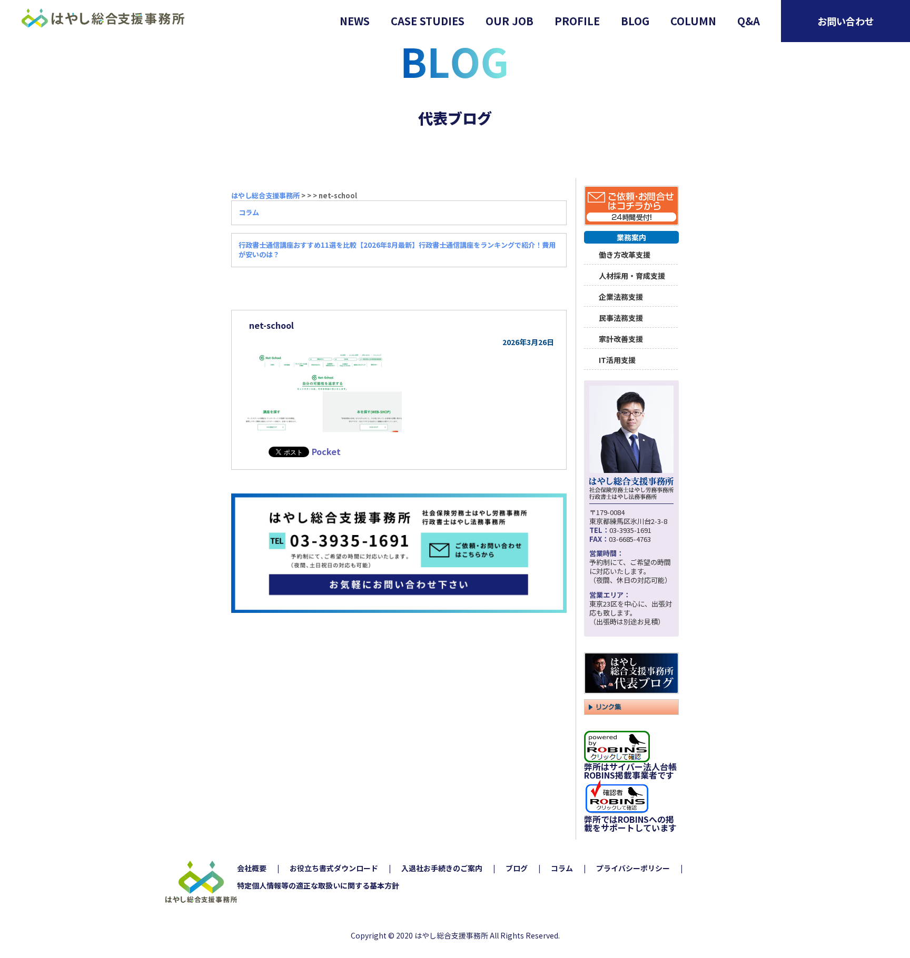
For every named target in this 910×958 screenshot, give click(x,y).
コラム (562, 868)
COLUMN (693, 20)
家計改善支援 (621, 338)
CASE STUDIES (427, 20)
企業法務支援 (621, 295)
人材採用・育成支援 (632, 274)
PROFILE (577, 20)
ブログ (517, 868)
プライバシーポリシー (633, 868)
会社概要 (251, 868)
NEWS (355, 20)
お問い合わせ (845, 21)
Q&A (748, 20)
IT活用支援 (617, 359)
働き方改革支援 (624, 253)
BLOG (635, 20)
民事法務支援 (621, 316)
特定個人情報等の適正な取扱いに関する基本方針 (318, 885)
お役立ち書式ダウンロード (334, 868)
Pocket (326, 451)
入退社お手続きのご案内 (441, 868)
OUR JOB (509, 20)
